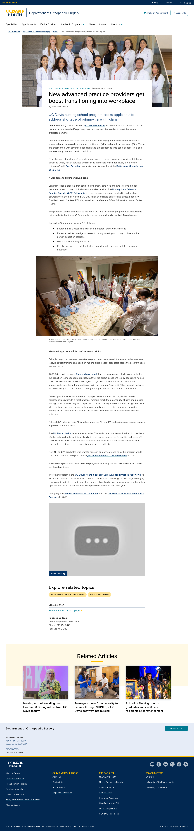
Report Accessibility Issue (83, 826)
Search (185, 2)
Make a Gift (176, 728)
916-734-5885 (12, 749)
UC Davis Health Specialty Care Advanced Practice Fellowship (108, 474)
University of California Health (160, 782)
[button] (97, 539)
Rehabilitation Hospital (16, 783)
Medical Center (13, 773)
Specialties (11, 24)
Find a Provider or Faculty (111, 782)
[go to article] (45, 682)
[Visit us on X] (171, 764)
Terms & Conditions (50, 826)
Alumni (102, 24)
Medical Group (13, 804)
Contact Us (58, 782)
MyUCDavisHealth (107, 776)
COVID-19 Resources (109, 813)
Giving (155, 2)
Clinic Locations (106, 787)
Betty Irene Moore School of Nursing (70, 88)
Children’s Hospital (15, 778)
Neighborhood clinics (16, 789)
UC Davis (150, 776)
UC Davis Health (14, 31)
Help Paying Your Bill (109, 803)
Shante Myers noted (86, 374)
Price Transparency (108, 808)
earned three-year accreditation (81, 493)
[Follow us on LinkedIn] (164, 764)
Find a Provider (48, 24)
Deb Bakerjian (73, 166)
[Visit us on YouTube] (152, 764)
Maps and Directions (62, 792)
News (92, 24)
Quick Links (181, 12)
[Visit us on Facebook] (157, 764)
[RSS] (184, 764)
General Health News (99, 594)
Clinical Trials (105, 792)
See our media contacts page (64, 610)
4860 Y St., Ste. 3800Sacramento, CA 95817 (16, 742)
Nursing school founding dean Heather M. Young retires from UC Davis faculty (45, 707)
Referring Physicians (108, 797)
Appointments (29, 24)
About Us (57, 776)
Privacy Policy (65, 826)
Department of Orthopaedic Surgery (36, 31)
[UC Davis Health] (15, 764)
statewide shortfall (95, 125)
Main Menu (9, 2)
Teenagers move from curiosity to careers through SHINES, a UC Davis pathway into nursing (96, 707)
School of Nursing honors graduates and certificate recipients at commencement (144, 707)
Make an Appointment (157, 12)
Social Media (59, 787)
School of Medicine (15, 794)
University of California (156, 787)
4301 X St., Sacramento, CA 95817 (174, 826)
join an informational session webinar (107, 455)
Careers (168, 2)
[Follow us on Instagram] (178, 764)
